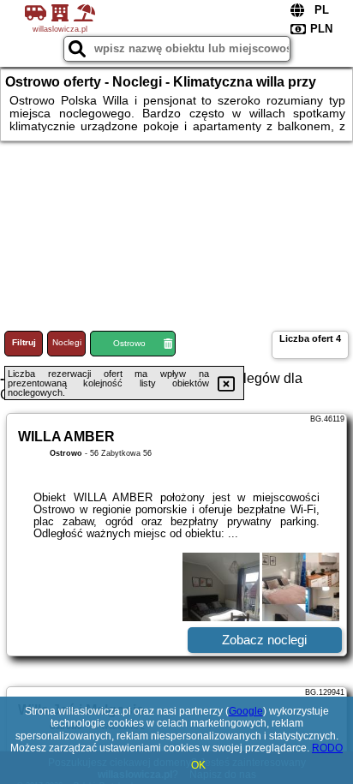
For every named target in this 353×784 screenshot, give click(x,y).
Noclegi (66, 342)
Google (246, 711)
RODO (327, 748)
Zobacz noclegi (264, 639)
